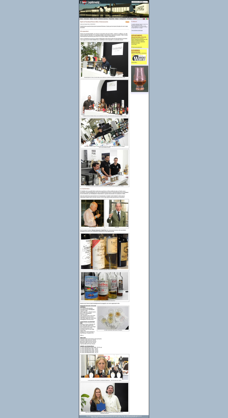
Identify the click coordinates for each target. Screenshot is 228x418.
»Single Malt (111, 18)
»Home (81, 18)
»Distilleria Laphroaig (103, 18)
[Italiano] (147, 19)
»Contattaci (129, 18)
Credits (92, 416)
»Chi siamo (86, 18)
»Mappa (116, 18)
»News (91, 18)
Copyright (96, 416)
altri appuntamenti (137, 47)
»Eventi (95, 18)
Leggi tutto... (134, 44)
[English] (143, 19)
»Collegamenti (123, 18)
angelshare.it (93, 38)
